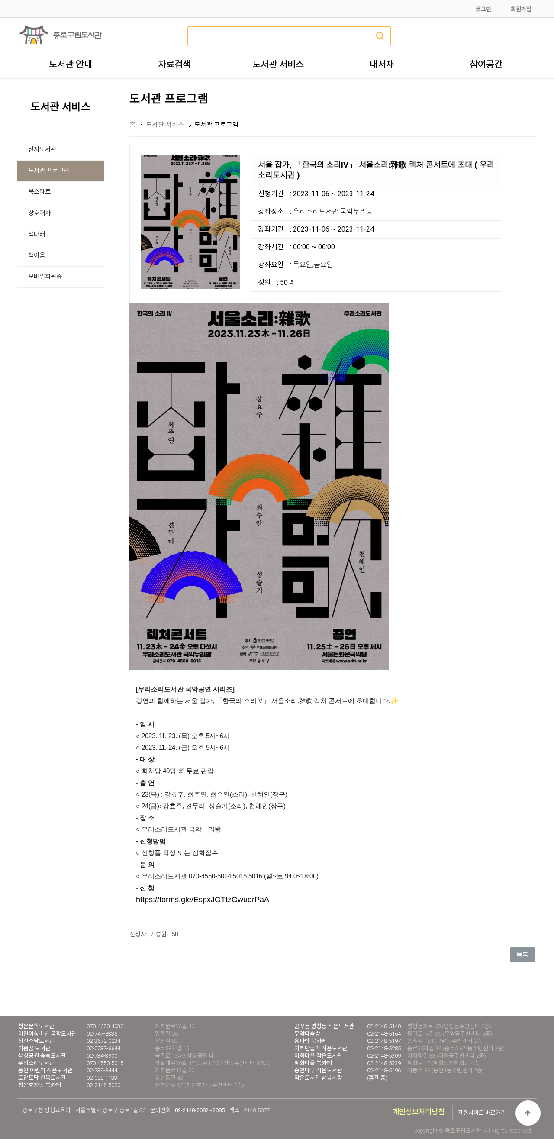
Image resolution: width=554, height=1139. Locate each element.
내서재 (382, 64)
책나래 (36, 234)
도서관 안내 (70, 64)
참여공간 (486, 64)
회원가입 (521, 9)
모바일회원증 (45, 277)
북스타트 (39, 192)
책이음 (36, 255)
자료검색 (174, 64)
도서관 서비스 (278, 64)
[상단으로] (528, 1113)
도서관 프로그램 (48, 170)
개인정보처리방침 (418, 1112)
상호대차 (39, 213)
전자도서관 (42, 149)
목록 (522, 954)
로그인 (483, 9)
